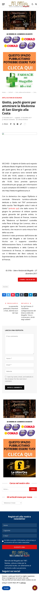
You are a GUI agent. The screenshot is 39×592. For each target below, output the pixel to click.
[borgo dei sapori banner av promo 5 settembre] (19, 20)
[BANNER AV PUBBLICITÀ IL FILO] (19, 61)
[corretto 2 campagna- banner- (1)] (19, 468)
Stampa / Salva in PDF (27, 279)
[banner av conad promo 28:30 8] (19, 40)
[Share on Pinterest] (17, 124)
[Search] (36, 4)
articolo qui (14, 208)
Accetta (6, 588)
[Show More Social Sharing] (24, 124)
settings (23, 583)
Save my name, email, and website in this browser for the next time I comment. (19, 379)
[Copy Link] (20, 124)
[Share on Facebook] (10, 124)
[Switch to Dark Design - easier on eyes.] (32, 4)
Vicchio (5, 287)
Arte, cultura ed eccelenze (12, 98)
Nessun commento (9, 119)
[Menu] (3, 4)
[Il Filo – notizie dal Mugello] (19, 4)
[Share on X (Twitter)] (14, 124)
